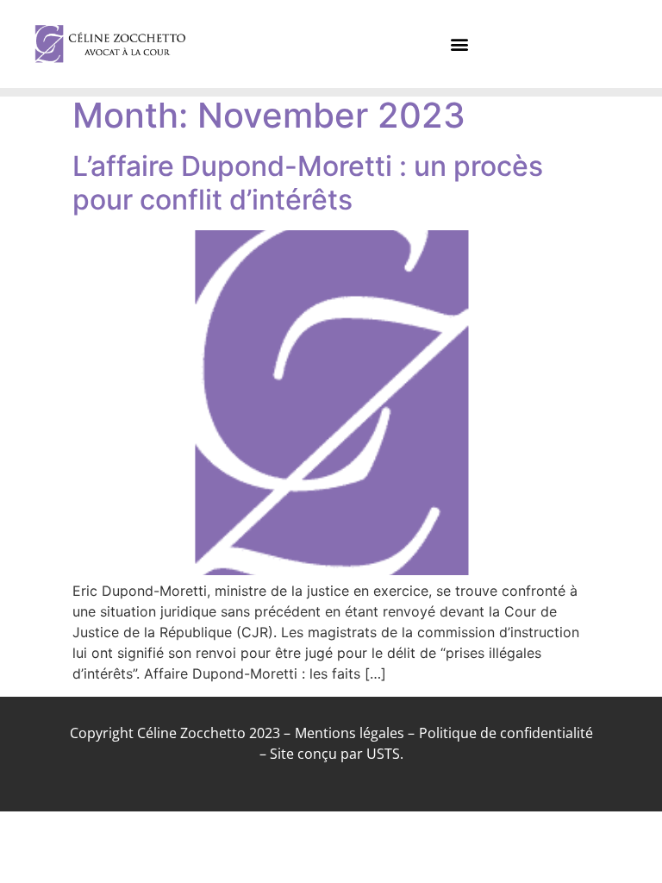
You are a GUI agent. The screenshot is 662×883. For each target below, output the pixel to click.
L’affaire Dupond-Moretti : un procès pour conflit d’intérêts (307, 182)
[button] (460, 44)
